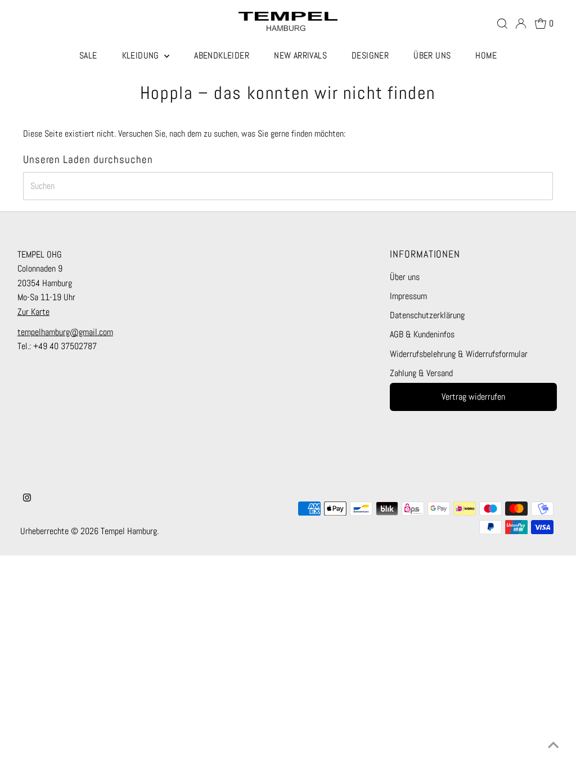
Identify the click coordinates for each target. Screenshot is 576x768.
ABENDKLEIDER (221, 55)
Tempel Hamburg (129, 531)
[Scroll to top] (553, 745)
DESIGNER (370, 55)
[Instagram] (27, 498)
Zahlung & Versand (421, 373)
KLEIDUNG (142, 55)
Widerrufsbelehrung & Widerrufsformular (459, 354)
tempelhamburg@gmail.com (65, 332)
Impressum (408, 296)
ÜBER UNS (432, 55)
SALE (88, 55)
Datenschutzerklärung (427, 315)
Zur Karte (33, 312)
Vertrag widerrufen (473, 397)
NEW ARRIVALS (300, 55)
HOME (486, 55)
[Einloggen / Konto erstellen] (521, 24)
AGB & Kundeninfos (422, 334)
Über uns (405, 277)
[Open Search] (502, 24)
